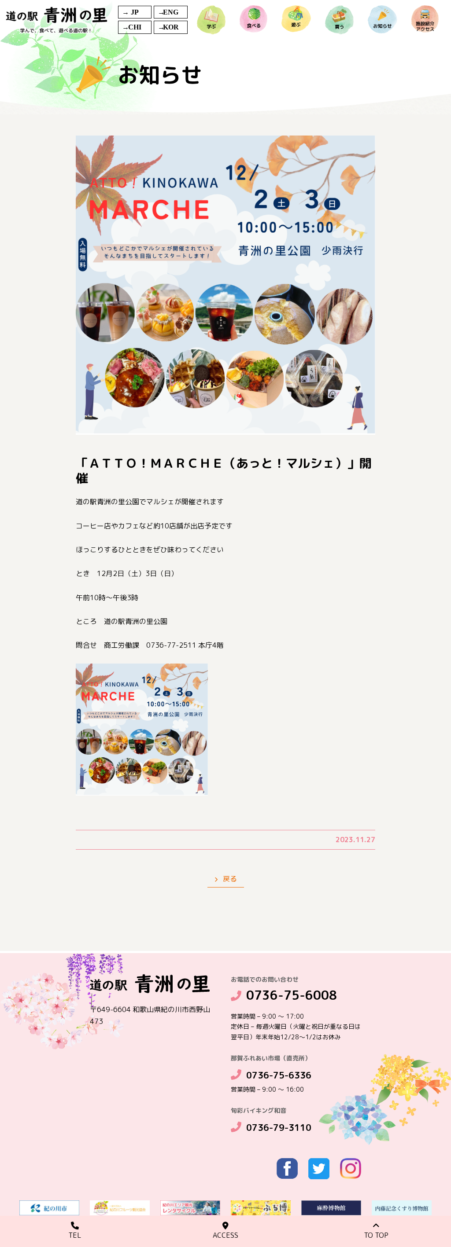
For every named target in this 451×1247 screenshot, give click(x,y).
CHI (134, 27)
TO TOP (376, 1235)
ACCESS (225, 1235)
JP (135, 12)
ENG (170, 12)
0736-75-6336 (278, 1075)
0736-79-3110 (278, 1127)
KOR (171, 27)
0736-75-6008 (291, 995)
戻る (229, 879)
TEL (74, 1235)
